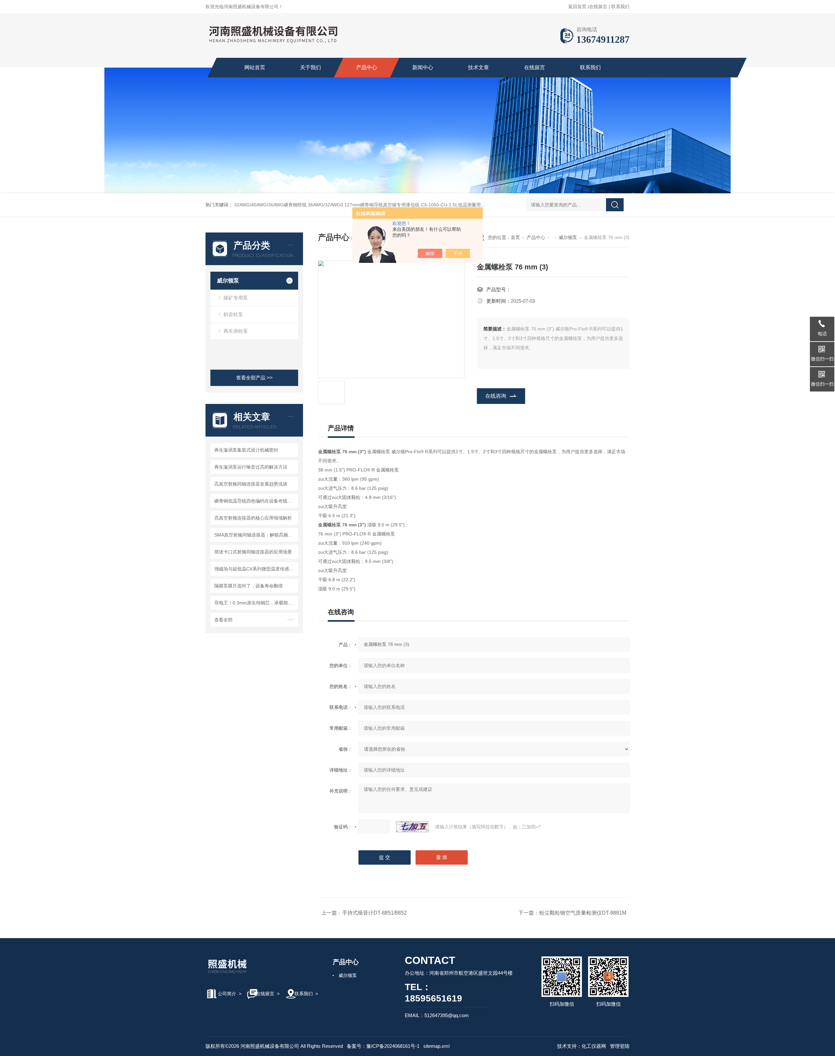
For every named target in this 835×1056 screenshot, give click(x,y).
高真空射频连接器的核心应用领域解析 (253, 517)
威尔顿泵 (228, 281)
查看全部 (223, 619)
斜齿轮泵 (233, 314)
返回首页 (577, 6)
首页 (515, 237)
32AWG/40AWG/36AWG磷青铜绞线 (270, 204)
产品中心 (366, 67)
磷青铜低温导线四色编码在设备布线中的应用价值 (255, 501)
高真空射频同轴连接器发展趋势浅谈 (250, 484)
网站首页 (254, 67)
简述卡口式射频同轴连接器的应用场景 (253, 551)
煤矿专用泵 (235, 297)
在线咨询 (495, 396)
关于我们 (310, 67)
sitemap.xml (436, 1046)
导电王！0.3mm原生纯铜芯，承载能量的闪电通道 (255, 602)
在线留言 (598, 6)
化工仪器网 (594, 1046)
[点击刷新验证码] (412, 826)
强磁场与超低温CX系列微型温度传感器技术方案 (255, 568)
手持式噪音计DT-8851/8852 (374, 913)
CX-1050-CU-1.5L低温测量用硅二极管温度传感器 (471, 204)
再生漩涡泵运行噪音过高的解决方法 (250, 467)
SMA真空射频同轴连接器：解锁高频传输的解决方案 (255, 534)
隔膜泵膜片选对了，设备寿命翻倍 (248, 585)
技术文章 (478, 67)
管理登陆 (620, 1046)
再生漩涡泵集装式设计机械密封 (246, 450)
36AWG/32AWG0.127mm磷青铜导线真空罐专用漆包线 (363, 204)
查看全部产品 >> (254, 377)
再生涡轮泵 (235, 331)
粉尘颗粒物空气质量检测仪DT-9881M (582, 913)
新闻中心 (422, 67)
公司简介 (227, 993)
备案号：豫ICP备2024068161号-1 (383, 1046)
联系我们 (620, 6)
